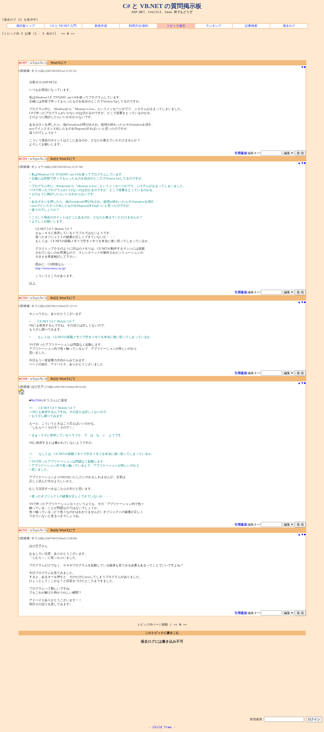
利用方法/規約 (138, 25)
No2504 (36, 400)
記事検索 (251, 25)
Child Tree (162, 727)
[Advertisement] (162, 49)
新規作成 (101, 25)
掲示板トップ (25, 25)
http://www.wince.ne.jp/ (50, 268)
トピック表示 (176, 25)
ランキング (213, 25)
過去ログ (289, 25)
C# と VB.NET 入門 (63, 25)
